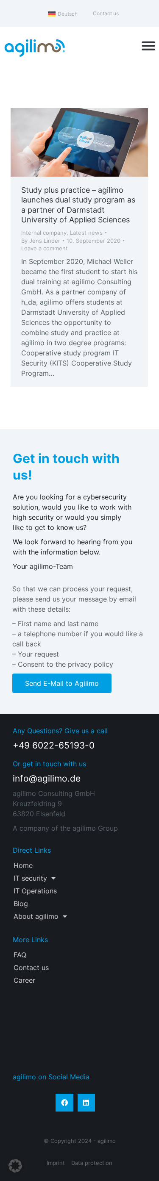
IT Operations (35, 891)
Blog (21, 903)
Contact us (31, 967)
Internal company (44, 232)
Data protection (91, 1162)
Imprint (56, 1162)
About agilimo (36, 916)
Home (23, 865)
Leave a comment (44, 248)
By (40, 240)
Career (24, 980)
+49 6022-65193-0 (54, 745)
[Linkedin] (86, 1103)
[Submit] (131, 1044)
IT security (30, 878)
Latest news (86, 232)
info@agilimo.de (47, 778)
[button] (148, 46)
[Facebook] (64, 1103)
